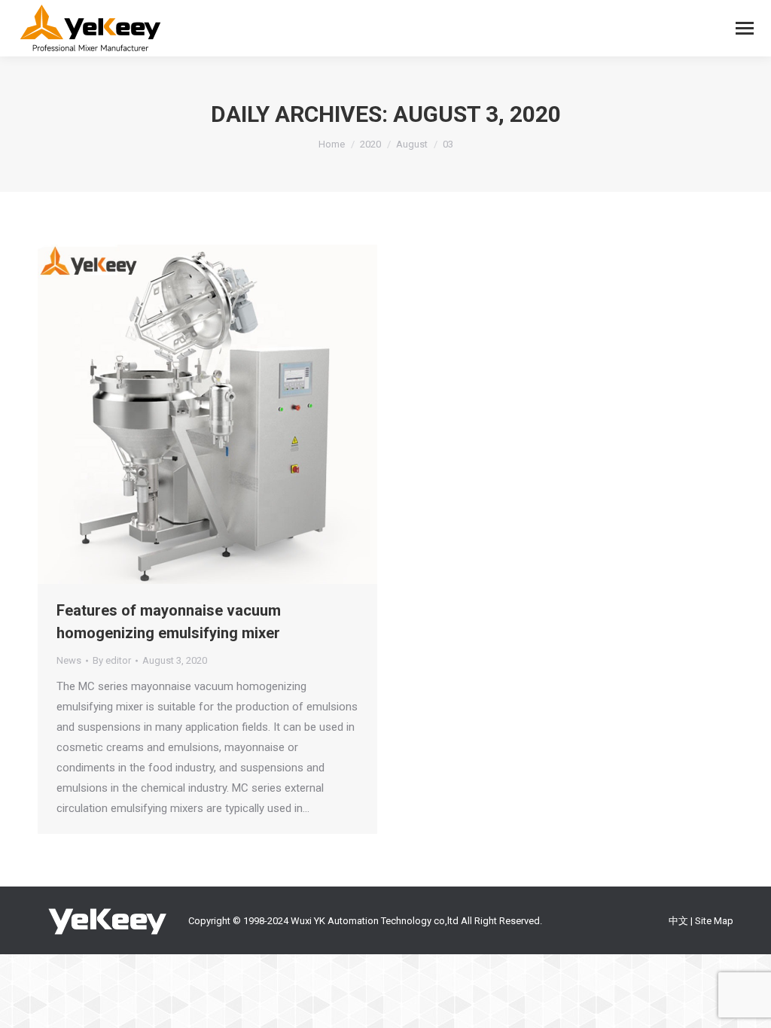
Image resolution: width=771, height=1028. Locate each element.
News (68, 660)
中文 (678, 920)
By (112, 660)
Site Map (714, 920)
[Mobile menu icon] (744, 28)
